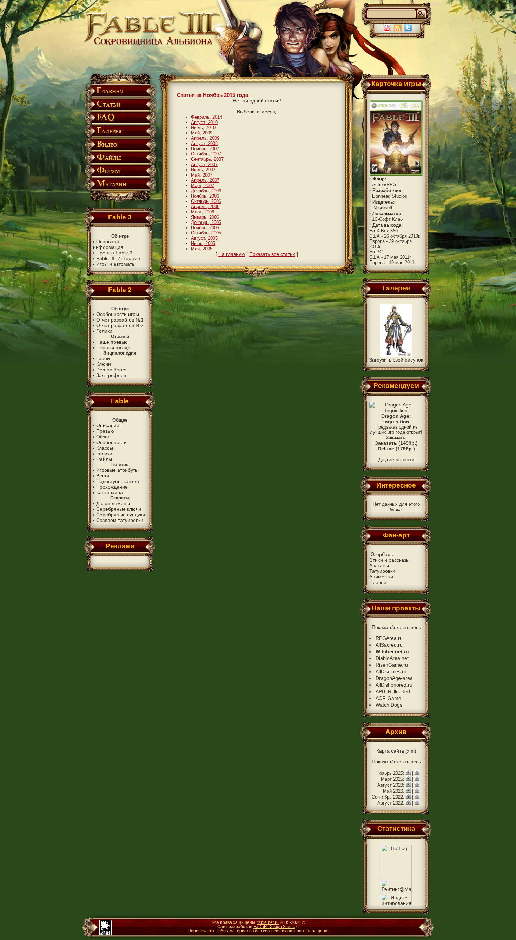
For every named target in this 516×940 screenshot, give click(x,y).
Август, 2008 (204, 143)
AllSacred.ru (389, 645)
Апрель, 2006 (205, 206)
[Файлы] (119, 162)
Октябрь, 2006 (206, 201)
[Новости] (408, 773)
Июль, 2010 (203, 127)
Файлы (104, 459)
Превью (105, 431)
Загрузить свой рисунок (396, 360)
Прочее (377, 582)
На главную (231, 254)
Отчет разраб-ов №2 (120, 325)
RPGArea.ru (389, 638)
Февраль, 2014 (206, 117)
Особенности (111, 442)
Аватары (379, 565)
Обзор (103, 436)
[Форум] (119, 175)
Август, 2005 (204, 238)
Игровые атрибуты (117, 470)
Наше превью (112, 342)
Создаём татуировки (119, 520)
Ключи (103, 364)
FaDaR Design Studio (274, 926)
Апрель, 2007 (205, 180)
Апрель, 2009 (205, 138)
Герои (103, 358)
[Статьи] (119, 109)
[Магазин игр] (119, 189)
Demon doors (111, 369)
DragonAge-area (394, 678)
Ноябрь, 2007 (205, 148)
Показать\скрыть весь (396, 627)
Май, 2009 (201, 132)
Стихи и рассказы (389, 560)
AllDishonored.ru (394, 685)
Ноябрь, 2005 (205, 227)
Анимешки (381, 577)
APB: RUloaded (393, 691)
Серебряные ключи (118, 509)
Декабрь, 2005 (206, 222)
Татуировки (382, 571)
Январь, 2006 (205, 217)
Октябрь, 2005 (206, 233)
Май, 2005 (201, 248)
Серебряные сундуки (120, 514)
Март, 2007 (202, 185)
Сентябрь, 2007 (207, 159)
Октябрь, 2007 (206, 154)
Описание (107, 425)
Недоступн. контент (118, 481)
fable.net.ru (268, 922)
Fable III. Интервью (118, 258)
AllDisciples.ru (391, 671)
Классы (104, 448)
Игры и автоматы (115, 264)
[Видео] (119, 149)
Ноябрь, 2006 (205, 196)
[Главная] (119, 96)
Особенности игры (117, 314)
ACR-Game (388, 698)
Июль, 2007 (203, 169)
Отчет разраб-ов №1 (120, 320)
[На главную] (153, 44)
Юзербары (381, 554)
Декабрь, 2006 (206, 190)
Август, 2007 (204, 164)
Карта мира (109, 492)
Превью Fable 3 (114, 253)
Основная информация (108, 244)
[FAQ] (119, 122)
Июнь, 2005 (203, 243)
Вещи (102, 475)
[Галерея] (119, 136)
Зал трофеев (111, 375)
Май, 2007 (201, 175)
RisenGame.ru (392, 665)
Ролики (104, 331)
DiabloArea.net (392, 658)
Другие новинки (396, 459)
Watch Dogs (389, 705)
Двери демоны (113, 503)
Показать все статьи (272, 254)
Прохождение (112, 487)
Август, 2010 (204, 122)
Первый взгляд (113, 347)
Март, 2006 (202, 211)
